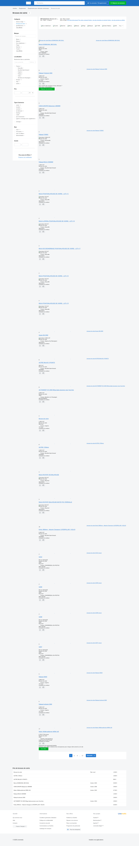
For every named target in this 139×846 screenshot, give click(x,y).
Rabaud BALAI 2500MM (46, 162)
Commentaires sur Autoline (46, 825)
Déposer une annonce (46, 89)
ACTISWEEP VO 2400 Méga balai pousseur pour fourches (56, 390)
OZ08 (40, 617)
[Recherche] (36, 3)
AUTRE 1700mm (44, 447)
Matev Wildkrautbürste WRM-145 (49, 731)
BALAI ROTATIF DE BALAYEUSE (49, 475)
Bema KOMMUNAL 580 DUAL (48, 44)
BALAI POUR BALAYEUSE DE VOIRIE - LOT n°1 (54, 194)
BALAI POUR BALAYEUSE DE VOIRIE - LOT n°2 (54, 276)
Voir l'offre (43, 748)
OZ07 (40, 647)
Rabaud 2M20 (43, 677)
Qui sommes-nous (17, 817)
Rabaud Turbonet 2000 (45, 73)
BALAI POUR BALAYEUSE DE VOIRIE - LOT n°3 (54, 303)
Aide (14, 820)
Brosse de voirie (44, 418)
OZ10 (40, 557)
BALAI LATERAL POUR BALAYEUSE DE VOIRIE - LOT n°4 (57, 221)
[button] (40, 56)
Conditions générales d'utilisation (48, 817)
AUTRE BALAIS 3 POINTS (47, 362)
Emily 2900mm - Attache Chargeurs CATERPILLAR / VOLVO (57, 529)
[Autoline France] (18, 3)
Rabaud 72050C (43, 134)
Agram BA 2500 (43, 335)
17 (82, 755)
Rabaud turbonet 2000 (45, 704)
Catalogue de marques (45, 828)
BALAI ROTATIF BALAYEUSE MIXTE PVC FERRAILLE (55, 502)
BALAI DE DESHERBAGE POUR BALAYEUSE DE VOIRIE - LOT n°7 (59, 248)
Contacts (15, 823)
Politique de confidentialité (46, 820)
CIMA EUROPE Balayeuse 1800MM (49, 106)
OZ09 (40, 587)
